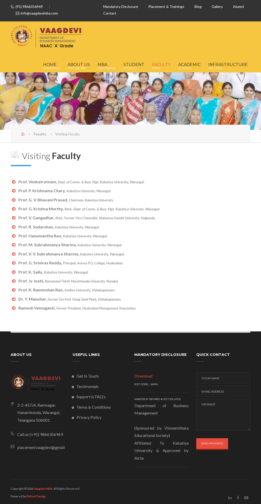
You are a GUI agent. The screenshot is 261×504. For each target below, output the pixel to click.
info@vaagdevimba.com (39, 13)
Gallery (217, 6)
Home (51, 66)
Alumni (238, 6)
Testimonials (87, 386)
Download (143, 375)
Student (133, 66)
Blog (198, 6)
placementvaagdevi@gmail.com (41, 447)
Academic (189, 66)
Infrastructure (228, 66)
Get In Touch (87, 375)
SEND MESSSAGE (212, 443)
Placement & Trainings (166, 6)
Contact (109, 13)
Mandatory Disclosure (120, 6)
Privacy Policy (88, 417)
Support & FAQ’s (91, 396)
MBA (107, 66)
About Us (79, 66)
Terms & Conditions (93, 407)
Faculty (161, 66)
